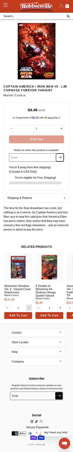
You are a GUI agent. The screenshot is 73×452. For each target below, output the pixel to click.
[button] (36, 117)
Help (15, 351)
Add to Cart (18, 315)
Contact (16, 332)
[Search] (68, 16)
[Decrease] (11, 128)
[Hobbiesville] (36, 6)
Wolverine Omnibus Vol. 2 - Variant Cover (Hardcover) (17, 289)
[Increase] (61, 128)
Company (18, 361)
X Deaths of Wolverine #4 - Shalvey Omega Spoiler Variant (45, 290)
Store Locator (20, 342)
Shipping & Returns (19, 197)
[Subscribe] (60, 157)
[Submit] (59, 396)
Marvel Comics (11, 295)
